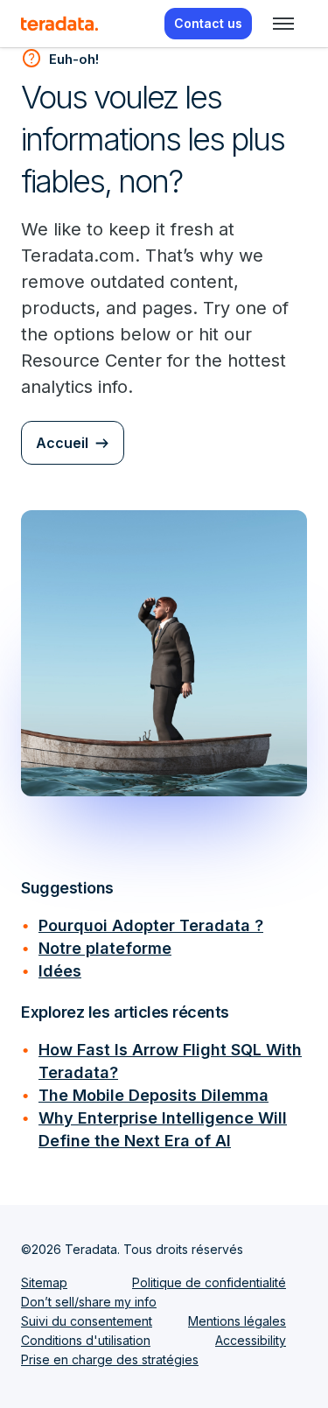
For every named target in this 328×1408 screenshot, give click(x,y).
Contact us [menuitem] (208, 23)
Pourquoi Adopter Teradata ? (150, 925)
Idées (59, 971)
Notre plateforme (104, 948)
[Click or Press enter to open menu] (283, 23)
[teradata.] (59, 23)
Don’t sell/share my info (89, 1301)
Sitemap (44, 1282)
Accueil (62, 443)
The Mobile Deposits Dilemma (153, 1095)
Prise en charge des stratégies (110, 1359)
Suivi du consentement (86, 1320)
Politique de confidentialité (209, 1282)
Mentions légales (237, 1320)
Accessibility (250, 1340)
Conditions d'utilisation (85, 1340)
